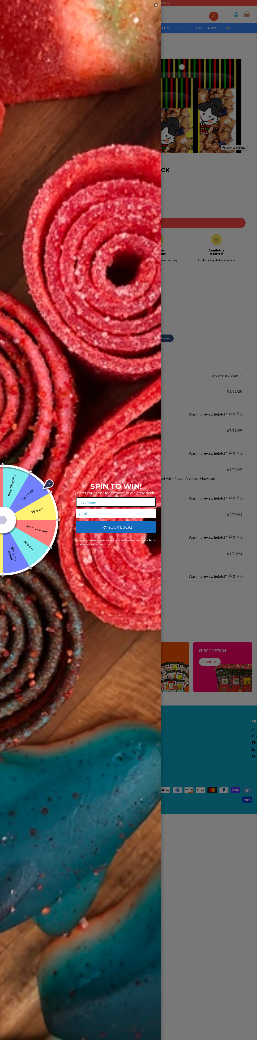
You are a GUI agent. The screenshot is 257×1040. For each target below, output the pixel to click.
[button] (155, 4)
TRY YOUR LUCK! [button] (116, 527)
